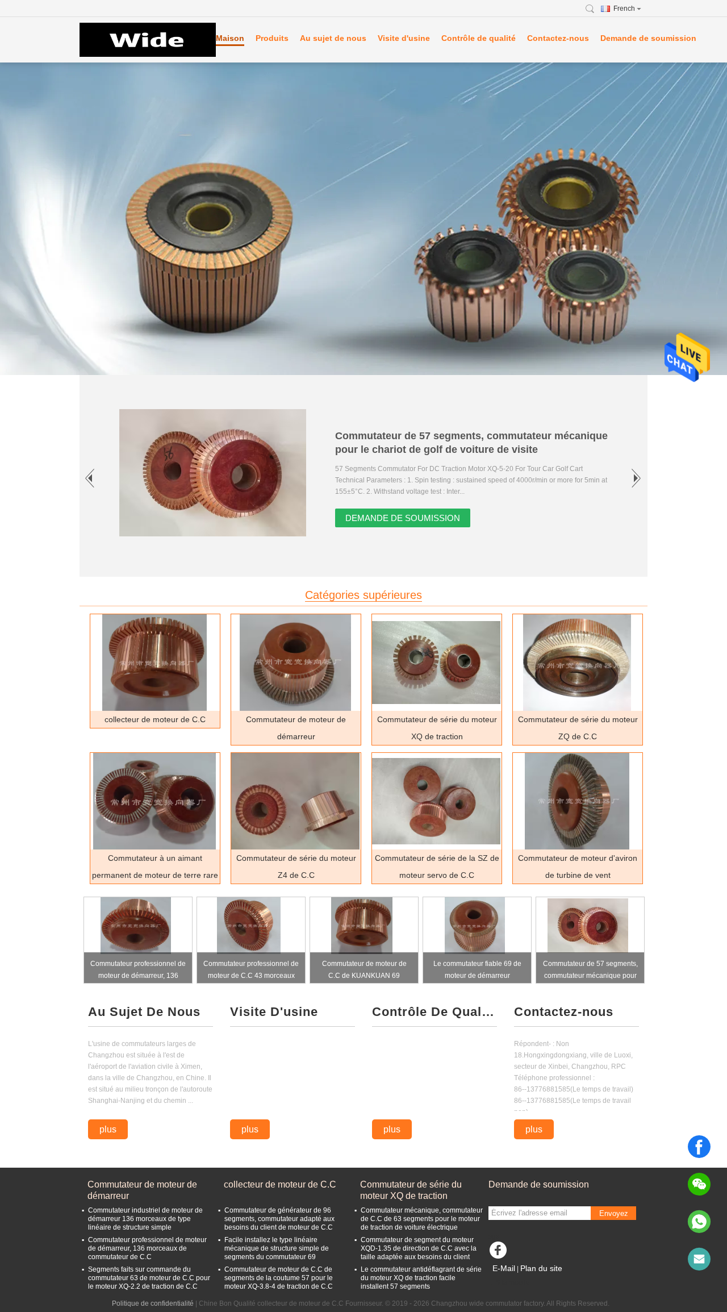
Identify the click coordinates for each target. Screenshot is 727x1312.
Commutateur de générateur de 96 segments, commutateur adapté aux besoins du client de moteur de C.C (279, 1218)
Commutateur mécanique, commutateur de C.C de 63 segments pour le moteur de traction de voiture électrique (422, 1218)
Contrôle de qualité (478, 38)
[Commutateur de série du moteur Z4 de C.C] (295, 801)
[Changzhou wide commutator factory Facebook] (499, 1253)
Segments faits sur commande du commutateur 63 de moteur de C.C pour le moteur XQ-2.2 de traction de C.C (149, 1277)
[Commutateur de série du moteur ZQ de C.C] (577, 662)
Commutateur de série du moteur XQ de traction (411, 1190)
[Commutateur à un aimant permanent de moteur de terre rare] (154, 801)
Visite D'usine (274, 1012)
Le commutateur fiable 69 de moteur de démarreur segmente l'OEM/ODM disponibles (477, 971)
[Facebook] (699, 1147)
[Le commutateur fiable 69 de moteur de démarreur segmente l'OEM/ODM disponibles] (475, 925)
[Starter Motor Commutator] (363, 219)
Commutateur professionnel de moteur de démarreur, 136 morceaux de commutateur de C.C (138, 971)
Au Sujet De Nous (144, 1012)
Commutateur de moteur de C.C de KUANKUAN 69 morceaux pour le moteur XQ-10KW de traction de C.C (364, 971)
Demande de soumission (648, 38)
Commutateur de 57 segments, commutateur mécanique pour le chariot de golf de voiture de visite (590, 971)
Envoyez (613, 1213)
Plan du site (541, 1268)
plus (107, 1129)
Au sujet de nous (333, 38)
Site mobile (512, 1282)
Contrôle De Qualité (434, 1012)
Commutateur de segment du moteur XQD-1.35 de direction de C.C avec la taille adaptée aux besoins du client (419, 1248)
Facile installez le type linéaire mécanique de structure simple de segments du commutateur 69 (276, 1248)
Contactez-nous (558, 38)
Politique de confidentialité (153, 1303)
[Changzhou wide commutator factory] (142, 40)
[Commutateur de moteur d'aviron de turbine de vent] (577, 801)
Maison (230, 38)
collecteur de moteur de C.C (155, 719)
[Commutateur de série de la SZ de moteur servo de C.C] (436, 801)
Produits (272, 38)
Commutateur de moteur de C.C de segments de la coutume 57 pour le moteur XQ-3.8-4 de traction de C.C (278, 1277)
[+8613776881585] (699, 1222)
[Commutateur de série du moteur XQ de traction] (436, 662)
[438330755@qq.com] (699, 1259)
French (624, 9)
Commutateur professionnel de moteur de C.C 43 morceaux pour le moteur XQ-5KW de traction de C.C (251, 971)
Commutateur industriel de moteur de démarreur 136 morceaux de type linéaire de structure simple (145, 1218)
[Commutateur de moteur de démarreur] (295, 662)
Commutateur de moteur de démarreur (142, 1190)
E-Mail (503, 1268)
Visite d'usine (404, 38)
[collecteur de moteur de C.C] (154, 662)
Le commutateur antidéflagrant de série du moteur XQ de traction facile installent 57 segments (421, 1277)
